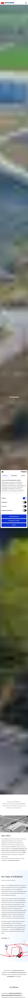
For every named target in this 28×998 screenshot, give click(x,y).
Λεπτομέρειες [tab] (14, 475)
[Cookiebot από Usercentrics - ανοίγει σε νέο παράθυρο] (21, 472)
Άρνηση (14, 525)
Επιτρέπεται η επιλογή (14, 520)
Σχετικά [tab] (23, 475)
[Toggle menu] (26, 3)
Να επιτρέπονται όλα (14, 516)
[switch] (25, 502)
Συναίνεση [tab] (5, 475)
